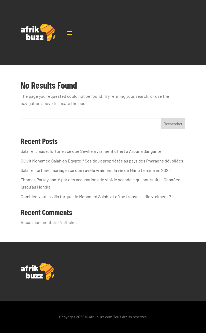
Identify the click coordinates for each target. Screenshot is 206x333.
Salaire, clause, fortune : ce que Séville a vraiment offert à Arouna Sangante (91, 151)
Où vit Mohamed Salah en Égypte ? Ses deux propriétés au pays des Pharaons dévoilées (102, 160)
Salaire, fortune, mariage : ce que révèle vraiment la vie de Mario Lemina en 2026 (96, 170)
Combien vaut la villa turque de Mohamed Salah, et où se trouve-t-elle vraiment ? (96, 196)
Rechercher (173, 123)
